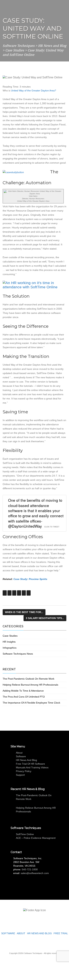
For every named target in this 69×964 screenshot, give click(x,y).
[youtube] (42, 943)
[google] (37, 943)
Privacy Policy (23, 771)
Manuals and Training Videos (32, 767)
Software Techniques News (18, 653)
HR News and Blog (26, 760)
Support (20, 774)
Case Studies (10, 635)
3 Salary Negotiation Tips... (45, 618)
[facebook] (31, 943)
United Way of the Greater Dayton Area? (33, 90)
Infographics (9, 647)
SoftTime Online (25, 834)
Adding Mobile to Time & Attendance (23, 690)
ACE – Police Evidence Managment (36, 837)
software (21, 756)
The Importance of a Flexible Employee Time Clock (31, 702)
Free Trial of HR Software (30, 763)
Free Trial (61, 933)
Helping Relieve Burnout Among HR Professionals (30, 684)
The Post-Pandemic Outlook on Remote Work (28, 678)
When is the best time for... (24, 612)
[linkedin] (26, 943)
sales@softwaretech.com (35, 873)
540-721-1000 (30, 869)
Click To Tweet (51, 526)
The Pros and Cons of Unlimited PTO (24, 696)
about (19, 752)
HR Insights (9, 641)
